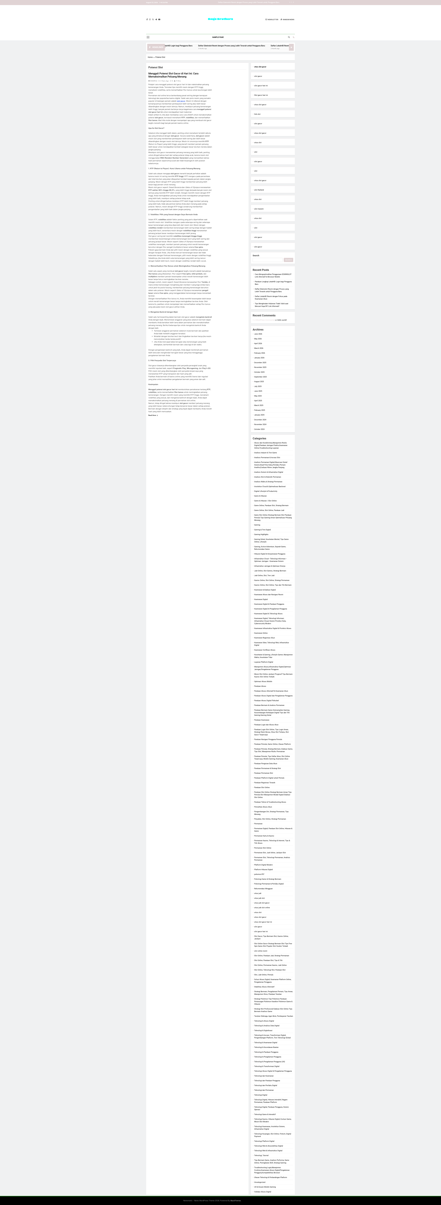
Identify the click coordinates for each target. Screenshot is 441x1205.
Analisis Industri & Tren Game (265, 453)
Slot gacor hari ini (261, 95)
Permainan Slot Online (262, 848)
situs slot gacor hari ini (263, 922)
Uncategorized (259, 1182)
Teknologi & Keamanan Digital (265, 1043)
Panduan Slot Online (262, 787)
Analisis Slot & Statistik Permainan (267, 477)
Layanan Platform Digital (263, 662)
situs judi (257, 893)
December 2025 (260, 363)
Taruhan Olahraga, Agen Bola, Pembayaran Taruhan (273, 1016)
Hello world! (282, 320)
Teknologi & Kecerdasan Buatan (266, 1047)
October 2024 (259, 429)
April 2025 (258, 401)
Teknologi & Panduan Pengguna (266, 1052)
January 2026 (259, 358)
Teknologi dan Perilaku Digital (265, 1085)
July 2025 (257, 386)
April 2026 (258, 343)
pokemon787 (259, 874)
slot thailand (259, 190)
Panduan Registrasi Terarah (264, 783)
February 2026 (259, 353)
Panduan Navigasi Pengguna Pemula (268, 739)
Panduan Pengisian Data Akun (265, 764)
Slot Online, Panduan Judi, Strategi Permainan (271, 956)
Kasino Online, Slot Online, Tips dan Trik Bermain (272, 585)
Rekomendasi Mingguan (263, 889)
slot (255, 152)
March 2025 (258, 405)
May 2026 (258, 339)
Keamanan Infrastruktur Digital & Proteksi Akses (272, 628)
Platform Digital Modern (263, 865)
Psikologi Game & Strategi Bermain (267, 879)
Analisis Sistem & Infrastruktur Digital (268, 472)
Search (256, 255)
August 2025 (259, 382)
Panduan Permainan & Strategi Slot (267, 768)
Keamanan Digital (261, 599)
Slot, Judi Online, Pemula (263, 975)
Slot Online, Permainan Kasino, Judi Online (270, 965)
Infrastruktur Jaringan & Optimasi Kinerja (269, 566)
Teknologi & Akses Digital (264, 1021)
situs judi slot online (262, 908)
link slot (257, 114)
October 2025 (259, 372)
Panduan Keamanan (261, 720)
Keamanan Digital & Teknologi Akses (268, 614)
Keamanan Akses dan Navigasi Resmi (268, 595)
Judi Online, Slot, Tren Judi (264, 575)
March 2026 (258, 348)
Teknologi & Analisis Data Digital (266, 1026)
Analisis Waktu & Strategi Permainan (268, 482)
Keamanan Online (261, 633)
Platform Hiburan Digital (263, 870)
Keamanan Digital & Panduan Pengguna (269, 604)
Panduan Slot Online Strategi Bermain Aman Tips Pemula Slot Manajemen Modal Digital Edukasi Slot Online (273, 794)
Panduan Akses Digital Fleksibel (266, 701)
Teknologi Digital (260, 1095)
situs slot (257, 143)
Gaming (257, 525)
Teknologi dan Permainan (264, 1090)
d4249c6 (153, 81)
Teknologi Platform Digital (264, 1141)
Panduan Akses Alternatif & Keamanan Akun (271, 691)
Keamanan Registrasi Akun (264, 638)
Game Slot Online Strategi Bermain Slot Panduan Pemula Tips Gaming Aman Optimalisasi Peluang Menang (273, 517)
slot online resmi (260, 951)
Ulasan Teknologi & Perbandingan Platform (270, 1177)
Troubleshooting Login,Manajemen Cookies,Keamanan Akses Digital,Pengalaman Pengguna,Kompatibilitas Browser (272, 1170)
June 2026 (258, 334)
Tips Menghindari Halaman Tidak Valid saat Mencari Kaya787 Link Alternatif (223, 46)
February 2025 (259, 410)
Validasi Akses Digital (262, 1192)
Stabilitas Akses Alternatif (264, 987)
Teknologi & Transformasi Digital (266, 1066)
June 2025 (258, 391)
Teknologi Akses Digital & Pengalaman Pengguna (273, 1071)
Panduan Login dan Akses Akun (266, 725)
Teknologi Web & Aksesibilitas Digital (268, 1146)
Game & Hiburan (260, 496)
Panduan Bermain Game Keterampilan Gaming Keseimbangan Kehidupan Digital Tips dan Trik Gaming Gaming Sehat (272, 712)
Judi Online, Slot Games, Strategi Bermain (270, 571)
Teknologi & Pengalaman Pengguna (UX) (269, 1062)
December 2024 (260, 420)
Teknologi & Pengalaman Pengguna (267, 1057)
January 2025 (259, 415)
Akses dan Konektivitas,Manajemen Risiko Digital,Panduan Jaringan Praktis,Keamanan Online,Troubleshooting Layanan (270, 445)
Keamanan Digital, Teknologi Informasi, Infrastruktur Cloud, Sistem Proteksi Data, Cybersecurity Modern (270, 621)
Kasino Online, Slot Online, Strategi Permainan (271, 580)
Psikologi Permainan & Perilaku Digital (269, 884)
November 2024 (260, 424)
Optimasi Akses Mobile (263, 681)
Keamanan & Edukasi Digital (265, 590)
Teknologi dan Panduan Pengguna (267, 1081)
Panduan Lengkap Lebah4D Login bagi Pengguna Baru (259, 2)
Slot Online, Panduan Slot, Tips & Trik (268, 960)
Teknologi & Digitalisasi (263, 1030)
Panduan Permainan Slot (263, 773)
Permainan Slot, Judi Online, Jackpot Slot (270, 853)
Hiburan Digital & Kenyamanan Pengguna (269, 554)
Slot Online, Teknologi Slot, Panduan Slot (270, 970)
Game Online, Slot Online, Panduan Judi (269, 510)
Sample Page (218, 37)
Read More (152, 415)
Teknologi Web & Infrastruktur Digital (268, 1151)
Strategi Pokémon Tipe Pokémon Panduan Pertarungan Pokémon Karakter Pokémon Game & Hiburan (273, 1001)
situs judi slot (259, 898)
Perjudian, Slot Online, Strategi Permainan (270, 819)
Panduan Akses (260, 686)
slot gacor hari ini (261, 86)
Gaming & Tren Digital (262, 530)
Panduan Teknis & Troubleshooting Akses (270, 802)
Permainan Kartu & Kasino (264, 836)
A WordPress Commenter (264, 320)
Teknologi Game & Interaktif (265, 1114)
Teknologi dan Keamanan (264, 1076)
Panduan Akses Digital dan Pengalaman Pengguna (273, 696)
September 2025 (260, 377)
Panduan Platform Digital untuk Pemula (269, 778)
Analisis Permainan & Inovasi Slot (267, 458)
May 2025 (258, 396)
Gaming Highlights (261, 534)
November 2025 (260, 367)
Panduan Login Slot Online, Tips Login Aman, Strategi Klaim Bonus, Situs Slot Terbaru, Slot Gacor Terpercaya (271, 732)
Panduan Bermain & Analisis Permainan (269, 705)
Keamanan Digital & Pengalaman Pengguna (270, 609)
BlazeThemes (235, 1201)
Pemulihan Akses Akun (263, 807)
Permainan (258, 824)
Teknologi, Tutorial (261, 1155)
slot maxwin (259, 209)
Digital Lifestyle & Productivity (265, 491)
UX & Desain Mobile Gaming (265, 1187)
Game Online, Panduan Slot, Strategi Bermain (271, 505)
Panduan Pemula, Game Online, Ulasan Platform (272, 744)
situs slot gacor (260, 105)
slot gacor (181, 101)
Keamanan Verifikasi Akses (264, 650)
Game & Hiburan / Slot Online (265, 501)
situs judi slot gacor (262, 903)
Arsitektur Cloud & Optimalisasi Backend (269, 486)
